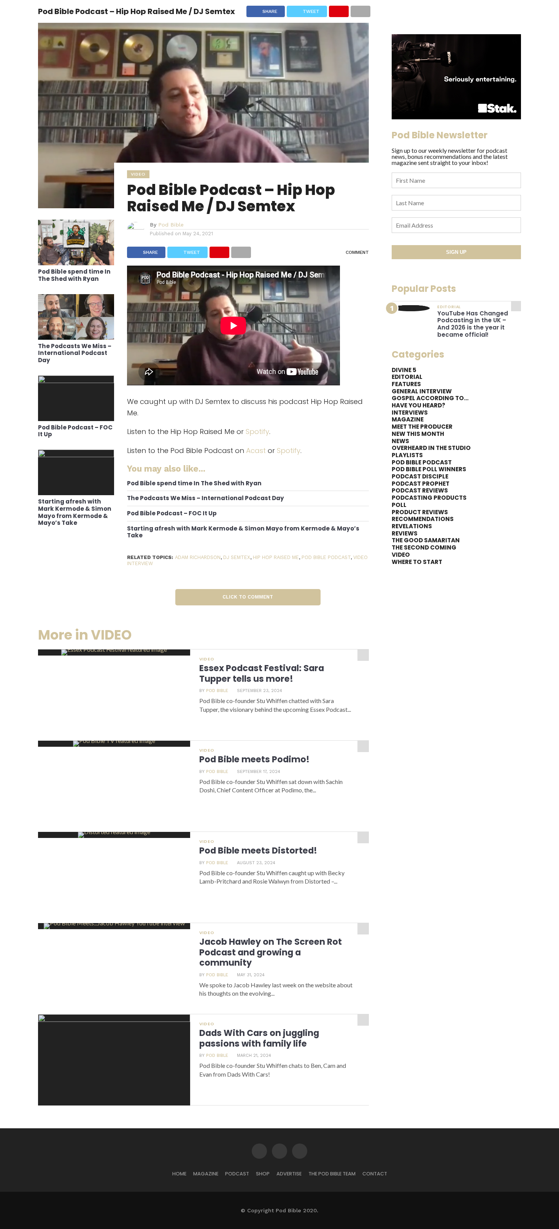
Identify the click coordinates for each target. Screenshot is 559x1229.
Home (179, 1173)
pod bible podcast (326, 557)
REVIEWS (405, 533)
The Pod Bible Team (332, 1173)
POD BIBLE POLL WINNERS (429, 469)
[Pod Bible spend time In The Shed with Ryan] (76, 262)
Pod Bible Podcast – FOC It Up (75, 431)
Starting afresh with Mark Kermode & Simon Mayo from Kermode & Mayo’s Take (74, 512)
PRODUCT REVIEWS (420, 512)
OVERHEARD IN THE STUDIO (431, 448)
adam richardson (198, 557)
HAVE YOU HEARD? (418, 405)
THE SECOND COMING (424, 547)
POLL (399, 505)
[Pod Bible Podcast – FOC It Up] (76, 380)
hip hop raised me (276, 557)
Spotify (257, 431)
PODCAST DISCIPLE (420, 476)
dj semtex (236, 557)
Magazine (205, 1173)
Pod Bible (171, 225)
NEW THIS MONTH (418, 434)
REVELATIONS (412, 526)
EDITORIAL (407, 377)
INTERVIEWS (410, 413)
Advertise (289, 1173)
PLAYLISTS (407, 455)
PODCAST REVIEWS (420, 490)
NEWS (400, 441)
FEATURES (406, 384)
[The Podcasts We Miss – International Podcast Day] (76, 337)
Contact (374, 1173)
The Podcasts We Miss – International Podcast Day (74, 353)
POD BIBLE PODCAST (422, 462)
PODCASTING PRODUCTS (429, 498)
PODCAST (237, 1173)
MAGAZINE (408, 419)
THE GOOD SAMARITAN (426, 540)
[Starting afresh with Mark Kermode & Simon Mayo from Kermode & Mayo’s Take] (76, 454)
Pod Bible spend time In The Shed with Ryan (74, 275)
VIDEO (401, 555)
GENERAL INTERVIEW (422, 391)
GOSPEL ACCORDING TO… (430, 398)
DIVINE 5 (404, 370)
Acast (256, 450)
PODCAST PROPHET (420, 484)
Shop (263, 1173)
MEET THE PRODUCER (422, 427)
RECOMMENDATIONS (423, 519)
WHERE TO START (417, 562)
